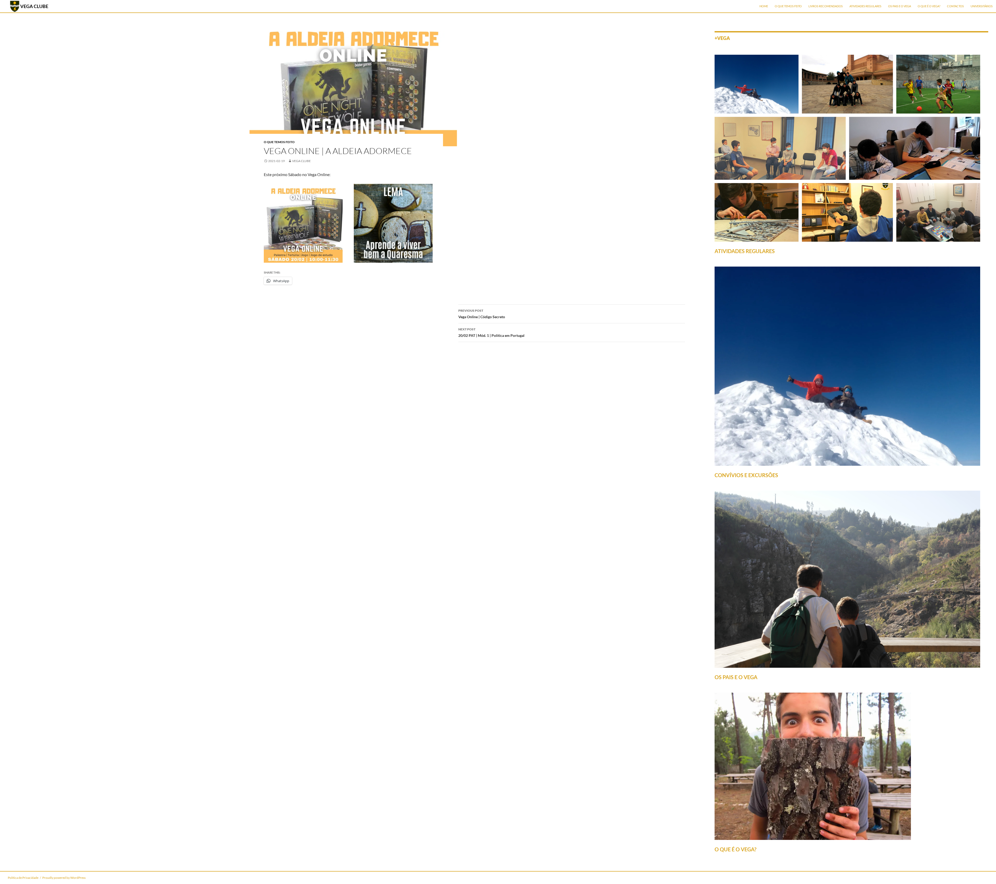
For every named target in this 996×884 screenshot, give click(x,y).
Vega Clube (301, 161)
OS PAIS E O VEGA (736, 677)
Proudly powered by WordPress (64, 878)
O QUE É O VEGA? (735, 849)
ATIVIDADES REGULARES (745, 251)
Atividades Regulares (865, 6)
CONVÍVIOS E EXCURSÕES (746, 475)
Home (763, 6)
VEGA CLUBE (34, 6)
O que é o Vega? (929, 6)
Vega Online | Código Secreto (481, 314)
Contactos (955, 6)
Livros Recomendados (825, 6)
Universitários (982, 6)
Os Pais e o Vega (899, 6)
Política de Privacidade (23, 878)
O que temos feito (788, 6)
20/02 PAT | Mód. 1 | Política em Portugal (491, 332)
